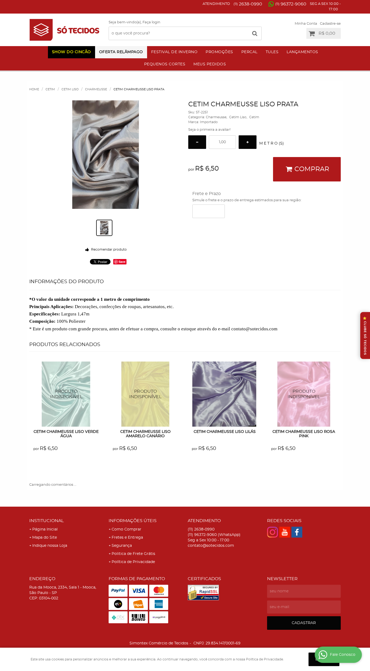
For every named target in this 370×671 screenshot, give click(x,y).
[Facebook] (296, 532)
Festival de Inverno (174, 52)
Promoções (219, 52)
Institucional (46, 521)
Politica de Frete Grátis (133, 554)
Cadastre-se (330, 23)
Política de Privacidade (133, 562)
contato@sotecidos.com (211, 546)
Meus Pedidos (209, 64)
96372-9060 (290, 4)
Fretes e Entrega (127, 537)
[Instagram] (272, 532)
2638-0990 (247, 4)
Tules (272, 52)
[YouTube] (284, 532)
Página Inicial (45, 529)
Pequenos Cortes (165, 64)
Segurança (122, 546)
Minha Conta (306, 23)
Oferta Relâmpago (121, 52)
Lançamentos (302, 52)
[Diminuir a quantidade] (197, 142)
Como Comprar (126, 529)
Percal (249, 52)
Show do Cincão (71, 52)
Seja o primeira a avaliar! (209, 130)
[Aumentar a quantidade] (248, 142)
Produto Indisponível (66, 394)
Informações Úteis (133, 521)
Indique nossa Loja (49, 546)
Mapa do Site (44, 537)
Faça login (151, 22)
